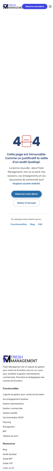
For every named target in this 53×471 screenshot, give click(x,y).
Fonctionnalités (19, 224)
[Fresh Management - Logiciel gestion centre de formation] (14, 6)
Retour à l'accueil (26, 203)
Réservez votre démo (26, 194)
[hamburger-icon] (50, 6)
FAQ (40, 224)
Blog (32, 224)
